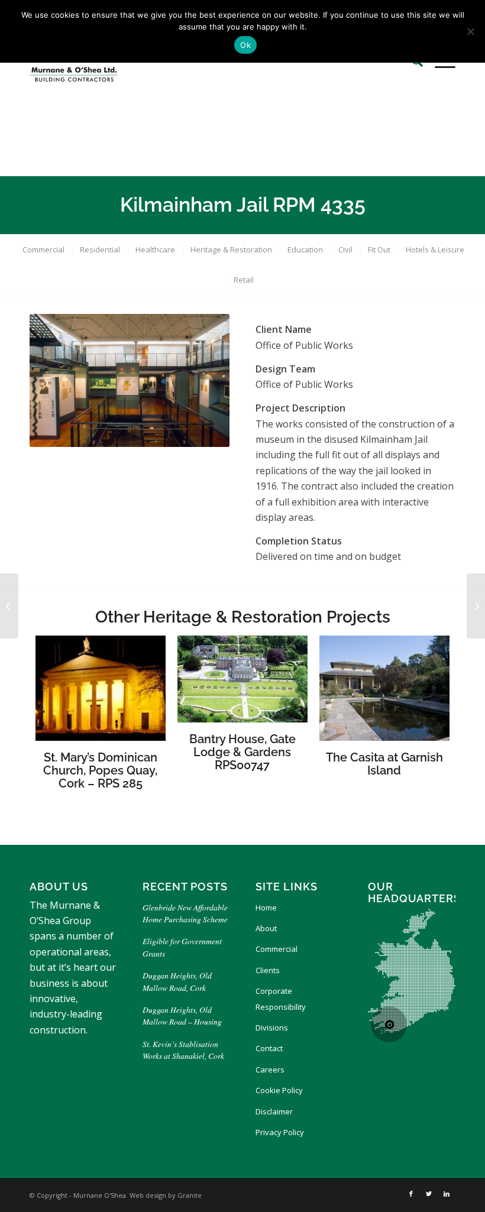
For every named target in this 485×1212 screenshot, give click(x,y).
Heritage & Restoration (231, 249)
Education (305, 249)
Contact (269, 1048)
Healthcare (155, 249)
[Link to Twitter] (429, 1194)
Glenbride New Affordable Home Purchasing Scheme (185, 913)
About (266, 928)
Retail (244, 279)
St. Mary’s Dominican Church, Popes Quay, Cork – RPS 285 (100, 770)
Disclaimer (274, 1111)
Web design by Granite (166, 1195)
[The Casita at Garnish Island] (476, 606)
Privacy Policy (280, 1132)
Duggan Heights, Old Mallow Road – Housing (182, 1015)
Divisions (272, 1027)
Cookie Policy (279, 1090)
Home (266, 907)
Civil (345, 249)
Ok (245, 45)
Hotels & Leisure (435, 249)
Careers (270, 1069)
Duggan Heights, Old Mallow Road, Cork (177, 981)
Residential (100, 249)
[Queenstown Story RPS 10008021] (9, 606)
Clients (268, 970)
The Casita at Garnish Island (384, 763)
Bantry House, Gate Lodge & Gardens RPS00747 (242, 752)
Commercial (43, 249)
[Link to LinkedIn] (446, 1194)
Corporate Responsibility (281, 999)
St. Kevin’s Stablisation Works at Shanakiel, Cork (183, 1049)
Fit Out (379, 249)
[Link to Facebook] (411, 1194)
